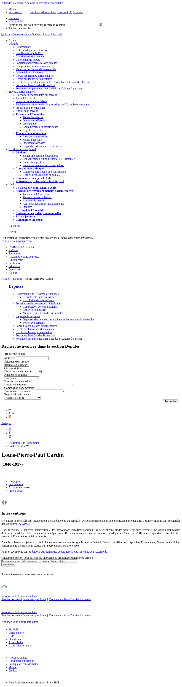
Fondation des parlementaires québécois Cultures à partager (49, 88)
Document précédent (34, 599)
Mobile (13, 667)
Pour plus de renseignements (17, 241)
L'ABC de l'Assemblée (21, 247)
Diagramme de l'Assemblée (24, 442)
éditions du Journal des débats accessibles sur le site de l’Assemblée (69, 551)
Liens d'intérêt (16, 632)
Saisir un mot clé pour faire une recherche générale (37, 24)
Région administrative (16, 394)
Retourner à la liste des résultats (19, 596)
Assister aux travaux (27, 110)
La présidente (23, 46)
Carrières (14, 18)
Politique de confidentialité (23, 663)
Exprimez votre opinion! (22, 149)
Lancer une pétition (33, 162)
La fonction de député (28, 59)
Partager (6, 423)
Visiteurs (13, 250)
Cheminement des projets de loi (40, 126)
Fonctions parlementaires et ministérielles (38, 303)
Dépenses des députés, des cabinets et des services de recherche (58, 319)
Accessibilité (16, 642)
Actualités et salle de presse (24, 256)
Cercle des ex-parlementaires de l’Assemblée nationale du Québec (53, 82)
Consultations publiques (30, 168)
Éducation (14, 266)
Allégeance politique (15, 374)
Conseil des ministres (34, 309)
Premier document (11, 599)
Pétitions (21, 152)
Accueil (13, 40)
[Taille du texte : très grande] (13, 413)
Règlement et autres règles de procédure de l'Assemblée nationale (52, 104)
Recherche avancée (19, 28)
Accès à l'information (20, 645)
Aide (11, 635)
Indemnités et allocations (29, 72)
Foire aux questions (34, 322)
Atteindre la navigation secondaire (44, 2)
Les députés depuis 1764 (29, 53)
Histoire (13, 272)
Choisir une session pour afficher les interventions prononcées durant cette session (47, 557)
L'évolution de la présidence (38, 300)
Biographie (15, 481)
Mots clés (9, 358)
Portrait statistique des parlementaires (36, 325)
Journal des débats (26, 98)
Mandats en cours (32, 139)
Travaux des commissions (31, 133)
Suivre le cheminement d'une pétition (43, 165)
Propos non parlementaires (30, 107)
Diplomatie (15, 269)
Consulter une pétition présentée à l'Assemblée (49, 158)
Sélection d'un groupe (16, 361)
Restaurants (15, 253)
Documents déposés (34, 120)
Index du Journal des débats (31, 101)
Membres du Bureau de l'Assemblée (36, 69)
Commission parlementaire (19, 387)
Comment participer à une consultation (44, 171)
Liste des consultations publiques (41, 174)
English (13, 670)
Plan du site (15, 639)
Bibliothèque (16, 259)
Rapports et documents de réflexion (42, 146)
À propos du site (18, 657)
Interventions (16, 484)
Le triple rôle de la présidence (39, 297)
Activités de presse (33, 200)
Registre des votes (33, 130)
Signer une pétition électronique (40, 155)
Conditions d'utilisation (21, 660)
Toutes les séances (33, 117)
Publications (15, 263)
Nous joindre (16, 21)
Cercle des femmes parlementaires (35, 75)
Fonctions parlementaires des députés (36, 62)
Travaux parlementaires (22, 91)
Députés (13, 43)
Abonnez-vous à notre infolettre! (19, 621)
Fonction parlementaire (17, 381)
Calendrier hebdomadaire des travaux (36, 94)
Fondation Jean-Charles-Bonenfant (35, 85)
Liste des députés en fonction (32, 50)
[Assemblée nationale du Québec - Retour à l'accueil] (31, 34)
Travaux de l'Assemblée (30, 114)
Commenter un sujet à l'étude (33, 178)
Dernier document (80, 599)
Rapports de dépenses (28, 316)
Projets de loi (30, 123)
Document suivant (59, 599)
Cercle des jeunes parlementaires (34, 78)
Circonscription (13, 368)
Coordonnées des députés (30, 56)
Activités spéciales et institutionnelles (43, 203)
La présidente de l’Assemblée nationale (38, 293)
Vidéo (12, 184)
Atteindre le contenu (12, 2)
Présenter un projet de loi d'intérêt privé (40, 181)
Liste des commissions (35, 136)
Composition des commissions (33, 66)
